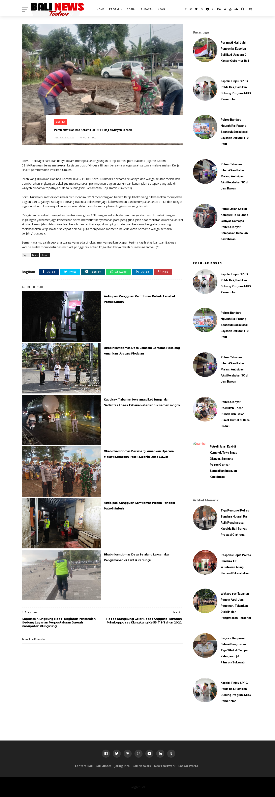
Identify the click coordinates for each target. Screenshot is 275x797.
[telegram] (207, 9)
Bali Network (141, 766)
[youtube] (230, 9)
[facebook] (186, 9)
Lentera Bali (84, 766)
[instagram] (191, 9)
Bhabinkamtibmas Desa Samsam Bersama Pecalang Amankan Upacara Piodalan (142, 350)
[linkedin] (213, 9)
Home (100, 9)
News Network (165, 766)
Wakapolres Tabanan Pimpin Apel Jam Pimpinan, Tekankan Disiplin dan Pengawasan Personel (236, 606)
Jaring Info (122, 766)
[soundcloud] (236, 9)
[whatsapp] (202, 9)
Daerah (44, 255)
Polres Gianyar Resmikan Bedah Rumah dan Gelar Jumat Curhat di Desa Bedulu (235, 414)
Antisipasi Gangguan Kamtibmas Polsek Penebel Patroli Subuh (139, 299)
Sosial (131, 9)
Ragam (114, 9)
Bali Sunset (103, 766)
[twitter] (196, 9)
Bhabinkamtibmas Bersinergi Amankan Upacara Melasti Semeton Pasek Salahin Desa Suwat (139, 454)
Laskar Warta (188, 766)
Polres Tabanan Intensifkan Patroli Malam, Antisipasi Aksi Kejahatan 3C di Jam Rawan (234, 176)
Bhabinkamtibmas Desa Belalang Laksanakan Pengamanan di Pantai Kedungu (137, 557)
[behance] (219, 9)
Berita (60, 122)
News (161, 9)
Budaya (146, 9)
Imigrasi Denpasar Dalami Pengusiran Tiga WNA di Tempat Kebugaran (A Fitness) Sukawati (234, 650)
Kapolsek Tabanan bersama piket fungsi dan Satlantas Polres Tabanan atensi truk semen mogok (142, 402)
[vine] (225, 9)
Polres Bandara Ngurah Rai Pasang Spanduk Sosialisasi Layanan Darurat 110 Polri (234, 132)
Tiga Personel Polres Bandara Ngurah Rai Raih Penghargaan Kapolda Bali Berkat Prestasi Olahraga (235, 523)
